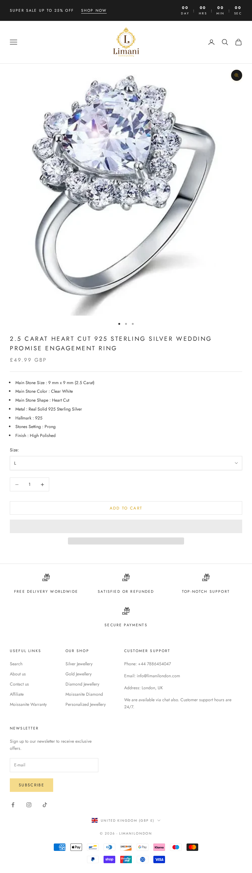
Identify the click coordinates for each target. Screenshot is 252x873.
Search (16, 664)
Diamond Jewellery (82, 684)
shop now (94, 10)
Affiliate (17, 694)
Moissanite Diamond (84, 694)
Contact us (19, 684)
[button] (126, 526)
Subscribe (31, 785)
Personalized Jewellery (85, 704)
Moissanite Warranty (28, 704)
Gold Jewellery (78, 674)
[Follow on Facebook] (13, 805)
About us (18, 674)
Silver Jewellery (79, 664)
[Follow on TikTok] (45, 805)
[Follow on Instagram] (29, 805)
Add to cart (126, 508)
